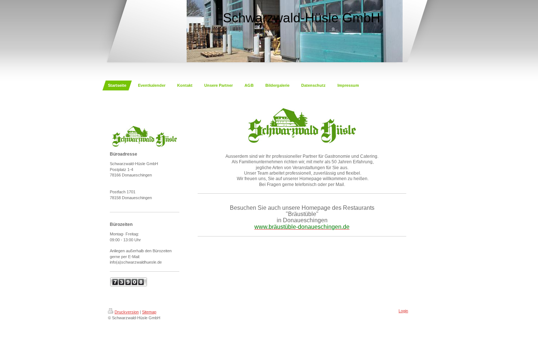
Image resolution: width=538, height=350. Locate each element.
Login (403, 311)
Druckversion (127, 312)
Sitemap (149, 312)
